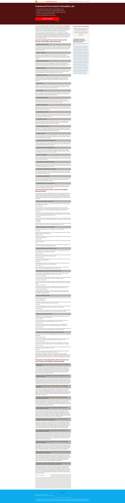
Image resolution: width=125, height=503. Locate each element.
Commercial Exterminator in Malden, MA (80, 64)
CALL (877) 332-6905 (47, 18)
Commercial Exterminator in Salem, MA (80, 73)
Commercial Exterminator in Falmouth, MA (80, 70)
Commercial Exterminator (73, 1)
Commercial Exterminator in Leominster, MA (80, 50)
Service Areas (81, 1)
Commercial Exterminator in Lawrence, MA (80, 52)
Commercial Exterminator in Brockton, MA (80, 49)
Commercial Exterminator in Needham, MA (80, 65)
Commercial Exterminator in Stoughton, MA (80, 61)
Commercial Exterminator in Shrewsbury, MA (81, 55)
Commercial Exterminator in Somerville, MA (80, 59)
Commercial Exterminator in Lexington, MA (80, 67)
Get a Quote (87, 1)
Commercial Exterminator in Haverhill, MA (80, 68)
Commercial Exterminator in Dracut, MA (80, 71)
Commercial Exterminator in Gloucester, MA (80, 62)
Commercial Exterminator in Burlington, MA (80, 53)
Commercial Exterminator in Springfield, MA (80, 56)
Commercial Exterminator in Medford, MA (80, 47)
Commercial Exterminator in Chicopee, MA (80, 58)
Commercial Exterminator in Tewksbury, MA (80, 46)
